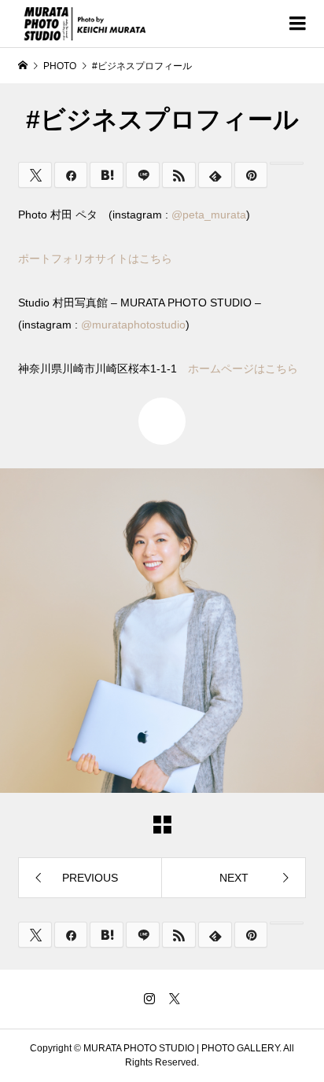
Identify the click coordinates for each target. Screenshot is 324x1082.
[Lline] (143, 175)
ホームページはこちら (243, 368)
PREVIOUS (90, 877)
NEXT (234, 877)
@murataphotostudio (133, 324)
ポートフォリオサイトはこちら (95, 258)
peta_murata (214, 214)
